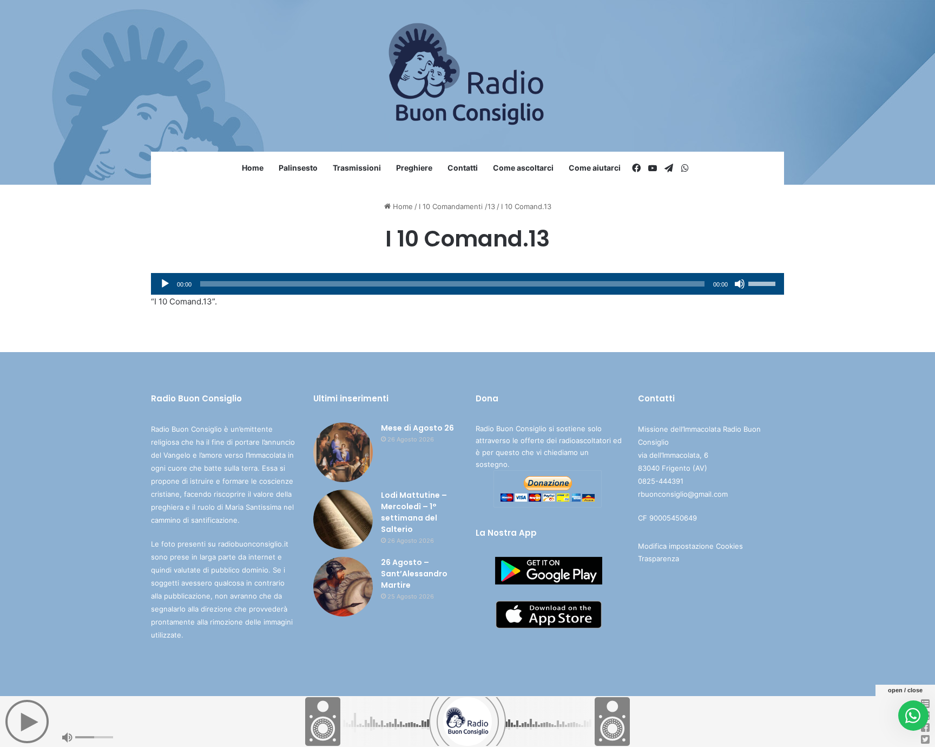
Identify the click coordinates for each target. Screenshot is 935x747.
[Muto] (739, 283)
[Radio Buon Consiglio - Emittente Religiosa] (468, 76)
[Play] (165, 283)
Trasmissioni (357, 167)
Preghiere (414, 167)
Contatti (462, 167)
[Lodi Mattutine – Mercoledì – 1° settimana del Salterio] (343, 519)
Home (253, 167)
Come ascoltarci (523, 167)
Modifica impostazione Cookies (690, 546)
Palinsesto (298, 167)
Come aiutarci (595, 167)
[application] (467, 284)
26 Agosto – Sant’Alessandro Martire (414, 573)
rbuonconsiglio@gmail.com (683, 494)
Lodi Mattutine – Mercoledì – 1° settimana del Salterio (414, 512)
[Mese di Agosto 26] (343, 452)
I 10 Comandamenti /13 (457, 206)
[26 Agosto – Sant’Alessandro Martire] (343, 586)
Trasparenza (658, 558)
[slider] (763, 283)
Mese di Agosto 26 (417, 428)
